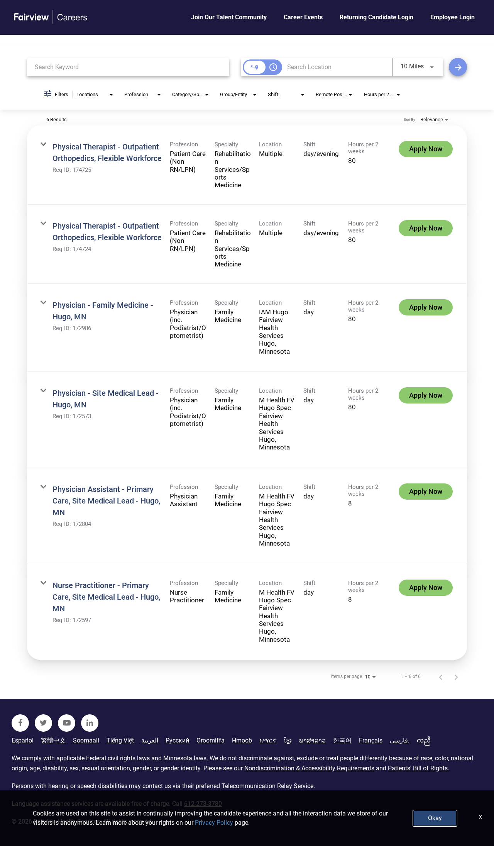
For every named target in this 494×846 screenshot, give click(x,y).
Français (370, 740)
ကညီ (424, 740)
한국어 (342, 740)
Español (23, 740)
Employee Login (452, 17)
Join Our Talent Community (229, 17)
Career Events (303, 17)
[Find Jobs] (458, 67)
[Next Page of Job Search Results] (456, 676)
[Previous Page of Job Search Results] (440, 676)
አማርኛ (268, 740)
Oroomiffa (210, 740)
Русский (177, 740)
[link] (247, 165)
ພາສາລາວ (312, 740)
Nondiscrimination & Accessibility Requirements (309, 768)
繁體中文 (53, 740)
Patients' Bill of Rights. (418, 768)
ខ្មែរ (288, 740)
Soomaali (86, 740)
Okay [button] (435, 818)
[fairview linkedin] (89, 723)
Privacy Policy (214, 822)
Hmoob (242, 740)
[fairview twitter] (43, 723)
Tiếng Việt (120, 740)
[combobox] (128, 67)
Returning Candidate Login (376, 17)
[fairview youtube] (66, 723)
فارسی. (399, 740)
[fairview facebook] (20, 723)
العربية (149, 740)
